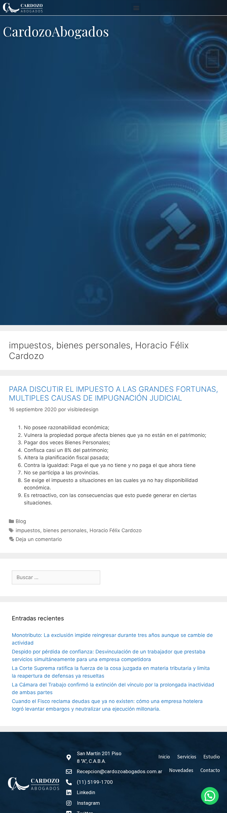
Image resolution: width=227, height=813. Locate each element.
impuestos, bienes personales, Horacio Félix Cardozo (79, 530)
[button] (136, 8)
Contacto (210, 770)
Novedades (181, 770)
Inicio (164, 756)
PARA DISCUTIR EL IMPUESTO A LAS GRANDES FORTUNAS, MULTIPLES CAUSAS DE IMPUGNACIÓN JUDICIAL (113, 393)
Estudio (211, 756)
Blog (21, 521)
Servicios (186, 756)
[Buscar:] (56, 578)
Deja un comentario (39, 539)
